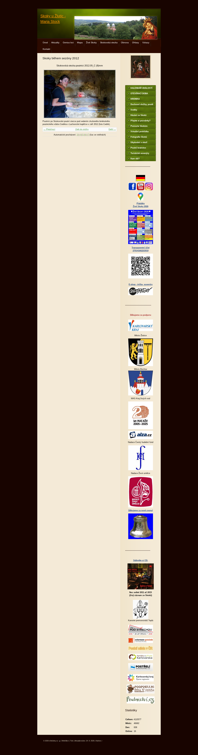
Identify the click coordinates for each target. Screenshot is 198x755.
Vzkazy (145, 42)
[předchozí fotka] (47, 94)
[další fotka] (111, 94)
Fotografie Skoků (139, 137)
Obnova (125, 42)
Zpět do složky (82, 129)
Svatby (134, 110)
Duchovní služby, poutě (142, 104)
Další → (112, 129)
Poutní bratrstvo (138, 148)
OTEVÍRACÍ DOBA (139, 93)
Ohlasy (135, 42)
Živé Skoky (91, 42)
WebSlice (65, 741)
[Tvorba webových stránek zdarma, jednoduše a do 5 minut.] (60, 741)
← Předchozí (49, 129)
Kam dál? (135, 158)
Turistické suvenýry (140, 153)
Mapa (80, 42)
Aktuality (55, 42)
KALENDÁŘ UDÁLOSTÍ (141, 88)
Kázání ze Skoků (138, 115)
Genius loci (68, 42)
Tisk (71, 741)
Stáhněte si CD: (140, 560)
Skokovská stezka (109, 42)
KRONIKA (135, 99)
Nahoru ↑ (99, 741)
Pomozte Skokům (139, 126)
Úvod (45, 42)
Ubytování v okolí (139, 142)
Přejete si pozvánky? (141, 120)
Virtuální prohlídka (139, 131)
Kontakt (46, 49)
